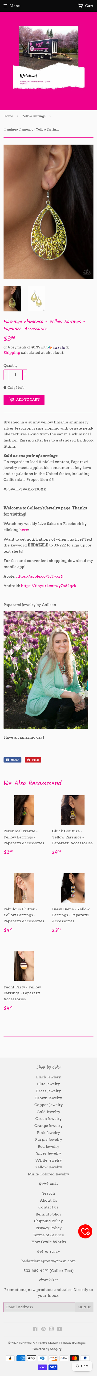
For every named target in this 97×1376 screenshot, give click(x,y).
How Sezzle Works (48, 1242)
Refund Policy (48, 1214)
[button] (48, 347)
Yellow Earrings (33, 116)
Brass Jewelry (48, 1091)
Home (8, 116)
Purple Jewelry (48, 1139)
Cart (88, 6)
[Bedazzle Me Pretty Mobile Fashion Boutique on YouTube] (59, 1329)
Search (48, 1193)
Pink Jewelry (48, 1132)
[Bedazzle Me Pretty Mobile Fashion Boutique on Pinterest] (43, 1329)
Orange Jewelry (48, 1125)
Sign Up (84, 1307)
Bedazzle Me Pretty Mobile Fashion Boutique (52, 1343)
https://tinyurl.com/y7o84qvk (48, 585)
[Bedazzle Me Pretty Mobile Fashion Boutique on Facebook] (35, 1329)
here (23, 529)
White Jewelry (48, 1160)
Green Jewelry (48, 1118)
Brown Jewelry (48, 1098)
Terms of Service (48, 1235)
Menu (15, 6)
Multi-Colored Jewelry (48, 1174)
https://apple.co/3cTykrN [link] (40, 576)
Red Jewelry (48, 1146)
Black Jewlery (48, 1077)
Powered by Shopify (46, 1349)
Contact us (48, 1207)
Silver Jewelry (48, 1153)
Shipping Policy (48, 1221)
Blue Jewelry (48, 1084)
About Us (48, 1200)
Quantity (10, 365)
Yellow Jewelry (48, 1167)
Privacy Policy (49, 1228)
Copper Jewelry (48, 1105)
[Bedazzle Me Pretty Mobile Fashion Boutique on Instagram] (51, 1329)
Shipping (12, 352)
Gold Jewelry (48, 1112)
